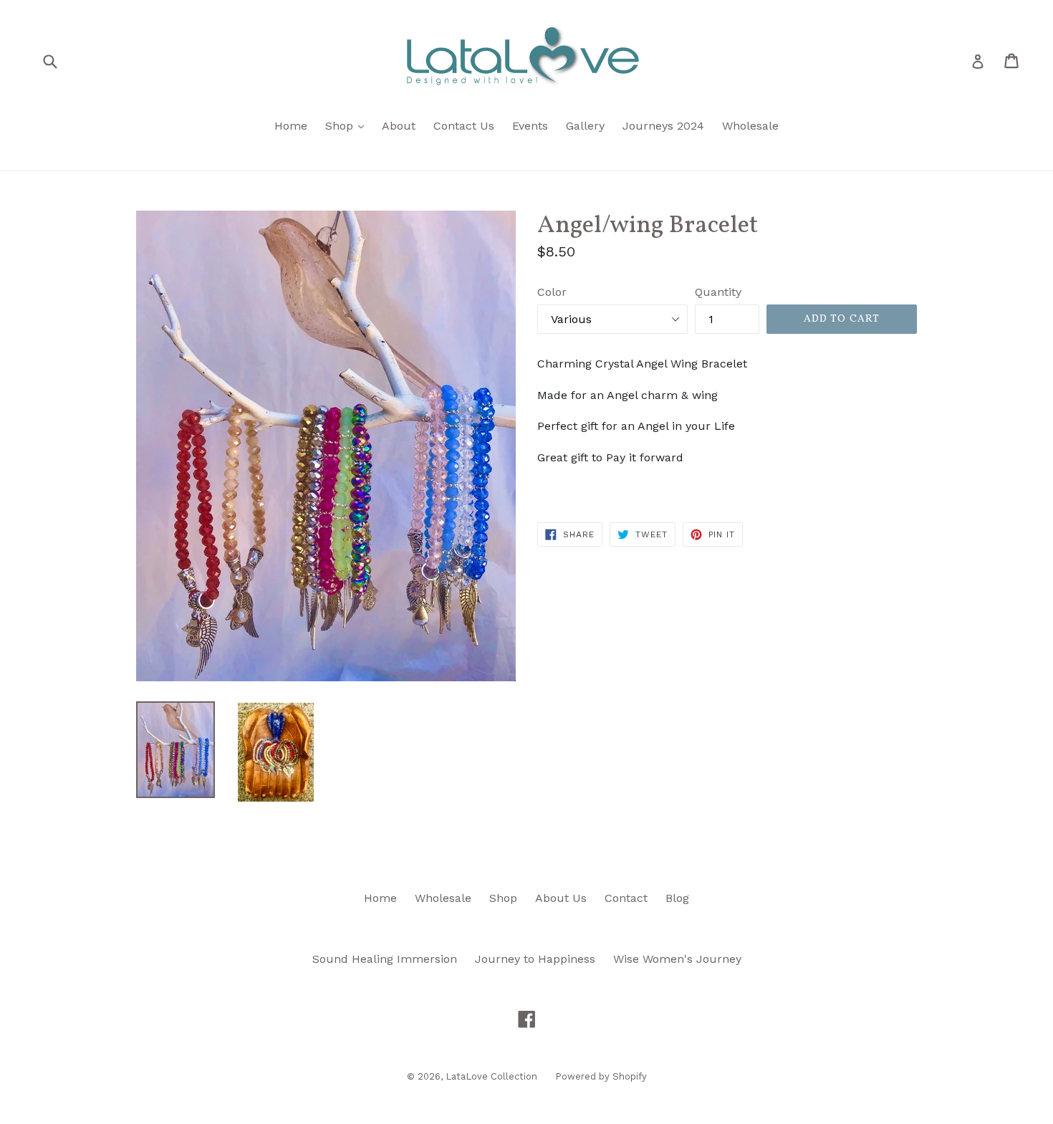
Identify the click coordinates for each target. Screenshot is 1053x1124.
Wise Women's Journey (677, 959)
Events (530, 126)
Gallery (585, 126)
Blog (677, 898)
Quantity (718, 292)
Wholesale (750, 126)
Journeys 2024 (663, 126)
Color (552, 292)
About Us (561, 898)
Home (290, 126)
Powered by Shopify (601, 1076)
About (398, 126)
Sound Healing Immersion (384, 959)
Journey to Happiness (535, 959)
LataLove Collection (491, 1076)
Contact (626, 898)
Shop (348, 125)
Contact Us (463, 126)
